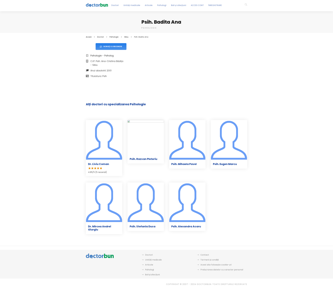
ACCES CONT (197, 5)
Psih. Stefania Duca (142, 226)
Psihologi (161, 5)
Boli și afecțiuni (178, 5)
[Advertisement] (194, 61)
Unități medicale (131, 5)
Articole (148, 5)
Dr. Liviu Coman (98, 164)
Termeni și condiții (209, 259)
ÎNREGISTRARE (215, 5)
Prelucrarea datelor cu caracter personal (221, 269)
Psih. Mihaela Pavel (184, 164)
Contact (204, 254)
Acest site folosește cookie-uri (216, 264)
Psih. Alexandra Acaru (186, 226)
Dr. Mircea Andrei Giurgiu (99, 228)
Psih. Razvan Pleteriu (143, 159)
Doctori (115, 5)
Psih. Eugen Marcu (225, 164)
